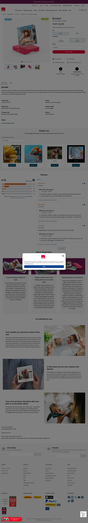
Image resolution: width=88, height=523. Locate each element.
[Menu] (86, 512)
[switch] (83, 516)
